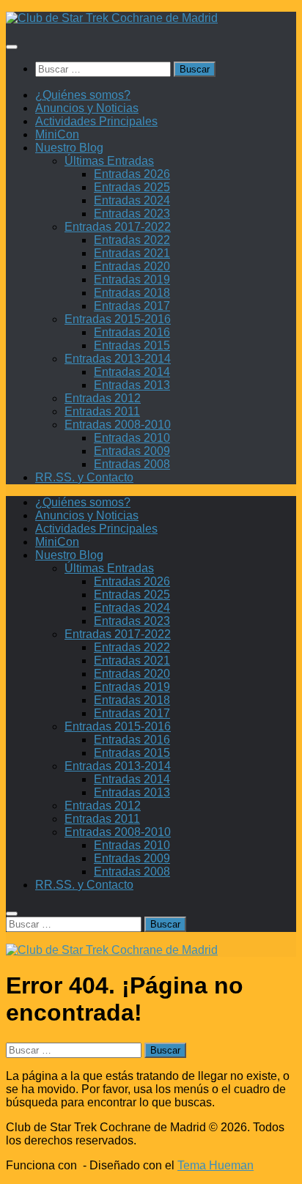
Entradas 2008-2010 (118, 424)
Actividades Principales (96, 121)
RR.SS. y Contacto (84, 477)
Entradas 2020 (132, 266)
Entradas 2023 (132, 213)
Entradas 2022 (132, 240)
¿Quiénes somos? (82, 95)
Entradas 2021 (132, 253)
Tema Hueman (215, 1165)
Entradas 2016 (132, 332)
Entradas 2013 (132, 385)
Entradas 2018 (132, 292)
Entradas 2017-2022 (118, 227)
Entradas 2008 (132, 464)
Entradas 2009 (132, 451)
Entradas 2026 (132, 174)
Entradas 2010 (132, 438)
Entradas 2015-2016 (118, 319)
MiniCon (57, 134)
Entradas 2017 (132, 306)
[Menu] (12, 47)
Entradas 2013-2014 (118, 358)
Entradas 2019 (132, 279)
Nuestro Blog (69, 147)
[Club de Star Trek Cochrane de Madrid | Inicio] (112, 18)
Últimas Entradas (109, 161)
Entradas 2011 (102, 411)
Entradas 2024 (132, 200)
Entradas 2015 (132, 345)
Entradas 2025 (132, 187)
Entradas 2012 (103, 398)
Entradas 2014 (132, 372)
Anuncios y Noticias (87, 108)
